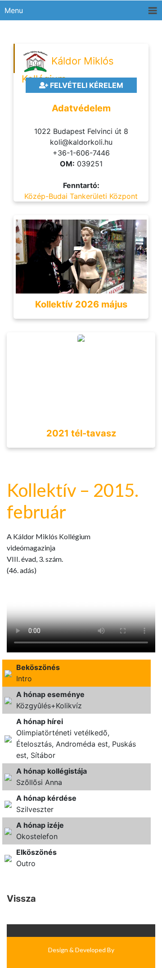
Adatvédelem (81, 108)
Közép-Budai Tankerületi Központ (81, 196)
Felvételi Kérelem (85, 85)
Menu (13, 10)
